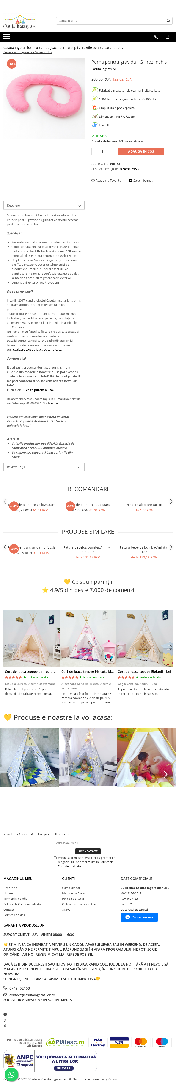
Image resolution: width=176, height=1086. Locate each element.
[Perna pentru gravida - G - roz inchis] (44, 98)
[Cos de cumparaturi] (168, 36)
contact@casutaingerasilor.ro (31, 995)
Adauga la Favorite (108, 180)
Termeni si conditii (15, 898)
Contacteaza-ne (142, 917)
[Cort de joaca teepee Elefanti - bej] (144, 638)
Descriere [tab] (13, 205)
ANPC (66, 909)
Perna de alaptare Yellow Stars (31, 505)
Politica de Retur (73, 898)
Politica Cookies (14, 915)
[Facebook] (4, 1009)
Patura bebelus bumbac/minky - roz (144, 549)
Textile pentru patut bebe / (103, 47)
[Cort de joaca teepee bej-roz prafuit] (31, 638)
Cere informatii (143, 180)
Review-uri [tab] (16, 467)
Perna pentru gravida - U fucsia (32, 547)
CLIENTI (68, 878)
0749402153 (19, 988)
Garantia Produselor (23, 925)
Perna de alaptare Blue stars (88, 505)
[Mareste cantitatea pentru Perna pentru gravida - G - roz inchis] (110, 151)
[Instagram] (4, 1025)
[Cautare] (168, 21)
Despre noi (10, 888)
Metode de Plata (73, 893)
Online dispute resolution (79, 904)
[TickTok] (4, 1020)
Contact (8, 909)
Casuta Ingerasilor (103, 69)
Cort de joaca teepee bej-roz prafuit (33, 671)
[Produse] (7, 37)
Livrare (8, 893)
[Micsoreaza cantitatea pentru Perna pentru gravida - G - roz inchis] (94, 151)
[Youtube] (4, 1014)
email (54, 403)
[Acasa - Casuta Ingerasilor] (26, 21)
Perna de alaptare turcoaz (144, 505)
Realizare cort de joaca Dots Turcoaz (37, 349)
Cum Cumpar (71, 888)
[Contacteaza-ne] (156, 36)
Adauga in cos (141, 151)
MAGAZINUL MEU (18, 878)
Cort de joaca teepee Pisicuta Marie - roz (93, 671)
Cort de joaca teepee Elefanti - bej (144, 671)
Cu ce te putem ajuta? (38, 390)
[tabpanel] (44, 98)
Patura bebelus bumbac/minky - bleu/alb (88, 549)
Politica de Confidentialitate (22, 904)
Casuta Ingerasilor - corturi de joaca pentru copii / (42, 47)
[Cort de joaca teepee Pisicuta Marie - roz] (88, 638)
